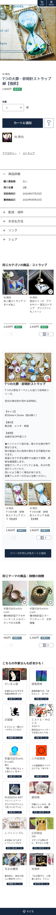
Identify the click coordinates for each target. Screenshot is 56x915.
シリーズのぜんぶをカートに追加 (28, 553)
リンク (12, 230)
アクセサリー (9, 153)
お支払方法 (15, 221)
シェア (12, 240)
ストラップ (29, 153)
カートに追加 (23, 123)
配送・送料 (15, 212)
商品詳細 (14, 174)
